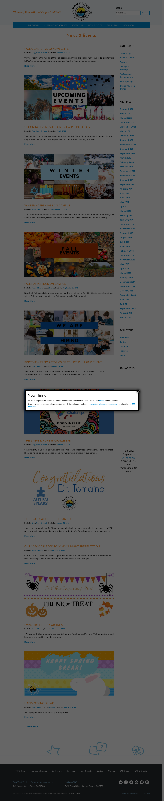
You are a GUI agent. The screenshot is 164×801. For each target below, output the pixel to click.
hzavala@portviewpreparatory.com (102, 404)
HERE (101, 401)
